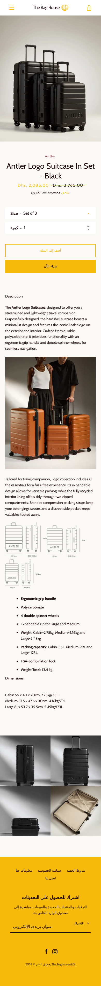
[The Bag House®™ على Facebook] (46, 951)
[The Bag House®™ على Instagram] (54, 951)
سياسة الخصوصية (49, 870)
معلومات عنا (24, 870)
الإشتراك (79, 923)
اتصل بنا (50, 878)
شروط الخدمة (76, 870)
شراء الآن (50, 266)
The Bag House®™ (63, 964)
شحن (65, 192)
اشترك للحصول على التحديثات (51, 897)
